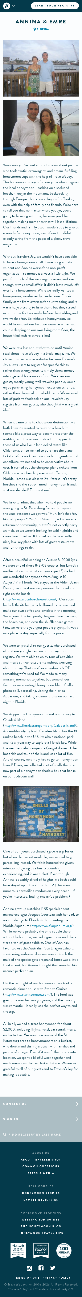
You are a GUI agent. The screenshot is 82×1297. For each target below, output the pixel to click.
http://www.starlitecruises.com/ (27, 994)
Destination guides (41, 1220)
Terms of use (27, 1278)
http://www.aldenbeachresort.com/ (30, 599)
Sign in (11, 1119)
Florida (43, 29)
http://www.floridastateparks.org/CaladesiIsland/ (40, 725)
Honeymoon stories (41, 1193)
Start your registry (55, 5)
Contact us (15, 1104)
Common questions (41, 1166)
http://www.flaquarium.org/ (52, 925)
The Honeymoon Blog (41, 1226)
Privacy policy (57, 1278)
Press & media (41, 1173)
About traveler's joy (41, 1160)
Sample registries (41, 1200)
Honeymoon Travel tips (41, 1233)
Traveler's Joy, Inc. (20, 1285)
